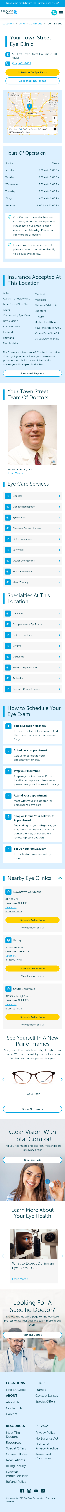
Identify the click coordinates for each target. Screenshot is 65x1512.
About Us (13, 1402)
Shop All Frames (32, 1109)
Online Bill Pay (16, 1454)
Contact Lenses (47, 1395)
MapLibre (13, 129)
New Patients (15, 1460)
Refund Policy (16, 1482)
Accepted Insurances (32, 80)
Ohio (22, 23)
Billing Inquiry (16, 1466)
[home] (9, 13)
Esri (20, 129)
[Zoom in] (54, 118)
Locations (8, 23)
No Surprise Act (47, 1438)
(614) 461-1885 (21, 63)
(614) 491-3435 (13, 1008)
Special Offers (45, 1401)
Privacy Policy (45, 1432)
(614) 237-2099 (13, 960)
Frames (41, 1390)
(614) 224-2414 (13, 911)
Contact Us (14, 1408)
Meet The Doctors (32, 1334)
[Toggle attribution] (55, 129)
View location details (32, 927)
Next (61, 1079)
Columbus (35, 23)
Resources (13, 1442)
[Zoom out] (54, 122)
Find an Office (16, 1390)
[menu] (61, 12)
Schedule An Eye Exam (32, 72)
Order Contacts (32, 1160)
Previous (3, 1079)
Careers (11, 1414)
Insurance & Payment (32, 373)
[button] (32, 878)
